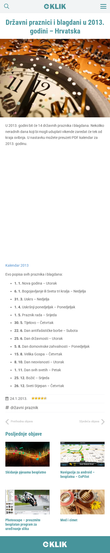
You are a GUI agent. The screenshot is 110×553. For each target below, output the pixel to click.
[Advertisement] (55, 205)
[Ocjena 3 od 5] (39, 398)
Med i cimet (68, 520)
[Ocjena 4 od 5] (42, 398)
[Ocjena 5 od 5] (45, 398)
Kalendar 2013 (17, 265)
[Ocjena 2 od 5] (36, 398)
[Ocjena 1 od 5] (33, 398)
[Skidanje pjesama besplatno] (27, 454)
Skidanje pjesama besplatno (25, 472)
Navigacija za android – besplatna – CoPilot (77, 474)
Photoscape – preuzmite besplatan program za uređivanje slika (22, 524)
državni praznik (24, 407)
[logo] (55, 6)
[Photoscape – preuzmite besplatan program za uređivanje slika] (27, 502)
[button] (6, 6)
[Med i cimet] (82, 502)
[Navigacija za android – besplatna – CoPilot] (82, 454)
